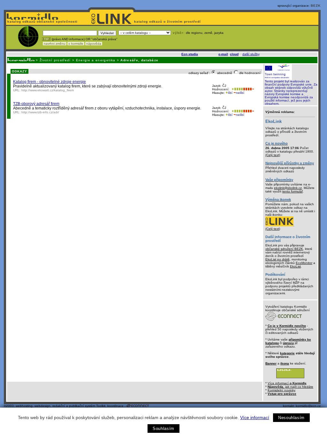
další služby (250, 54)
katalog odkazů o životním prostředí (168, 21)
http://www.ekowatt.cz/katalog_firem (47, 90)
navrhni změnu (54, 43)
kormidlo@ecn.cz (308, 406)
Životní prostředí (55, 60)
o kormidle (75, 43)
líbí (230, 92)
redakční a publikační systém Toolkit (78, 406)
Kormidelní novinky (281, 390)
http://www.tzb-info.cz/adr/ (40, 112)
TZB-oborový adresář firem (36, 103)
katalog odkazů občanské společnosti (42, 21)
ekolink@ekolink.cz (288, 188)
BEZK (316, 5)
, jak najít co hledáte (290, 386)
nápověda (93, 43)
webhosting (24, 406)
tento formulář (292, 191)
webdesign (42, 406)
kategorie (287, 353)
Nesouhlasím (291, 417)
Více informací (254, 417)
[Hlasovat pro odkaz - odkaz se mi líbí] (236, 89)
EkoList (295, 266)
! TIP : (46, 39)
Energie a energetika (96, 60)
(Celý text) (272, 155)
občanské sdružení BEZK (284, 249)
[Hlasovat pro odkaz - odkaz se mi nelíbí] (248, 89)
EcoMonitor (304, 263)
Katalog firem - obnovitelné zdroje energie (49, 81)
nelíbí (240, 92)
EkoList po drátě (277, 259)
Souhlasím (163, 428)
